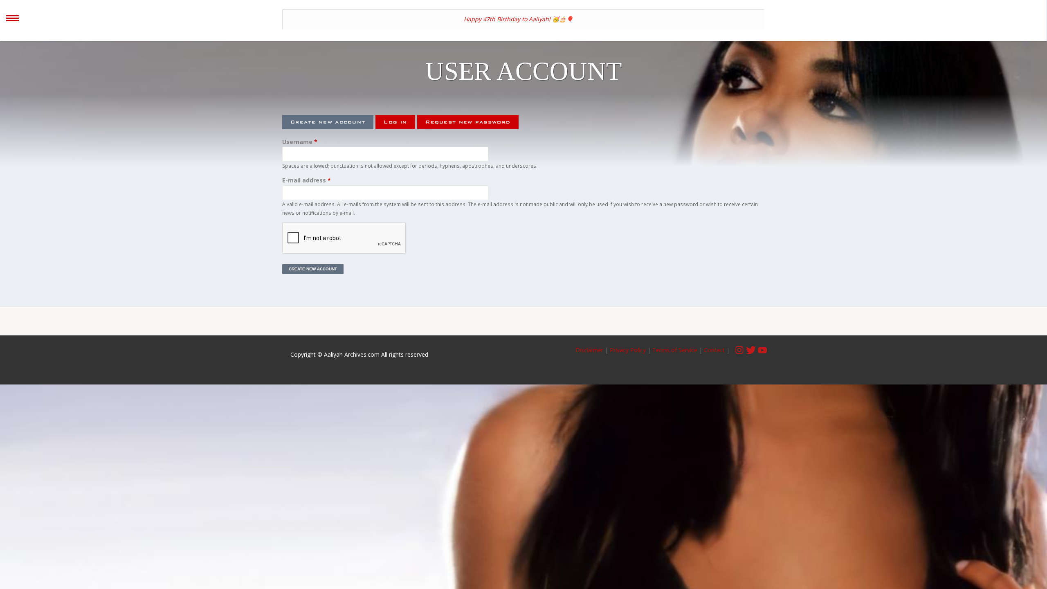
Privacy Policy (628, 350)
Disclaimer (590, 350)
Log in (395, 122)
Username (299, 142)
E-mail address (306, 180)
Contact (714, 350)
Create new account (331, 122)
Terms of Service (674, 350)
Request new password (467, 122)
